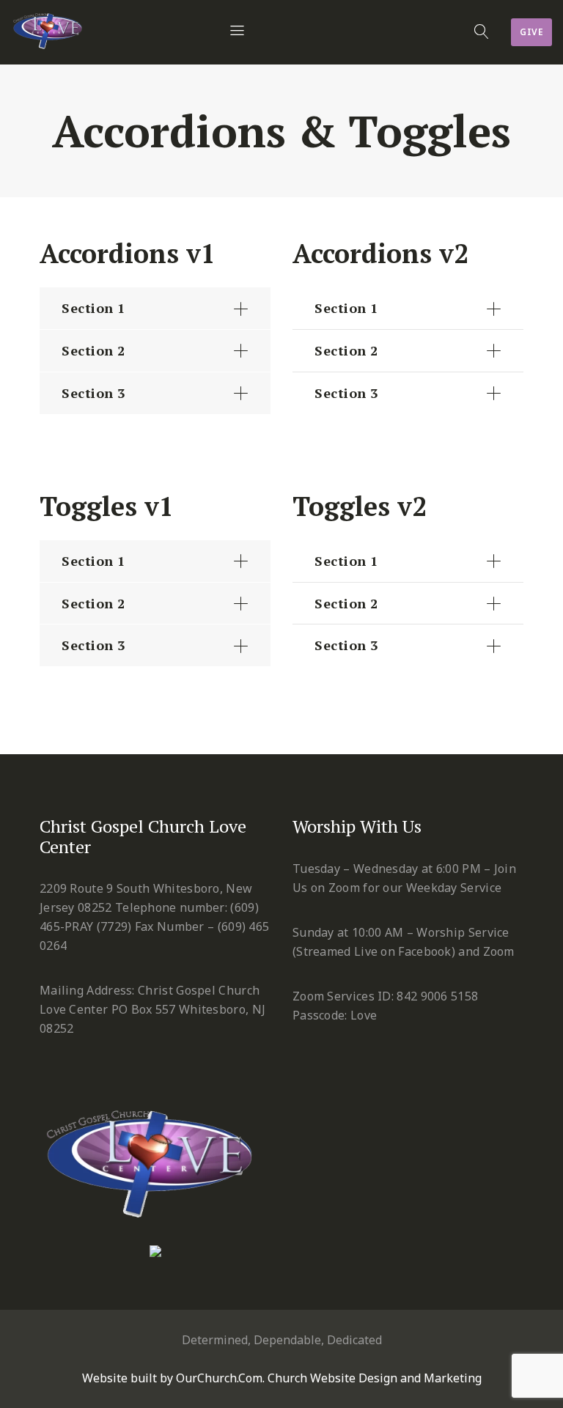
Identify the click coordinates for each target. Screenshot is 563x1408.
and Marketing (441, 1378)
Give (531, 32)
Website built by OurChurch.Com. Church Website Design (241, 1378)
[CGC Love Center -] (49, 27)
